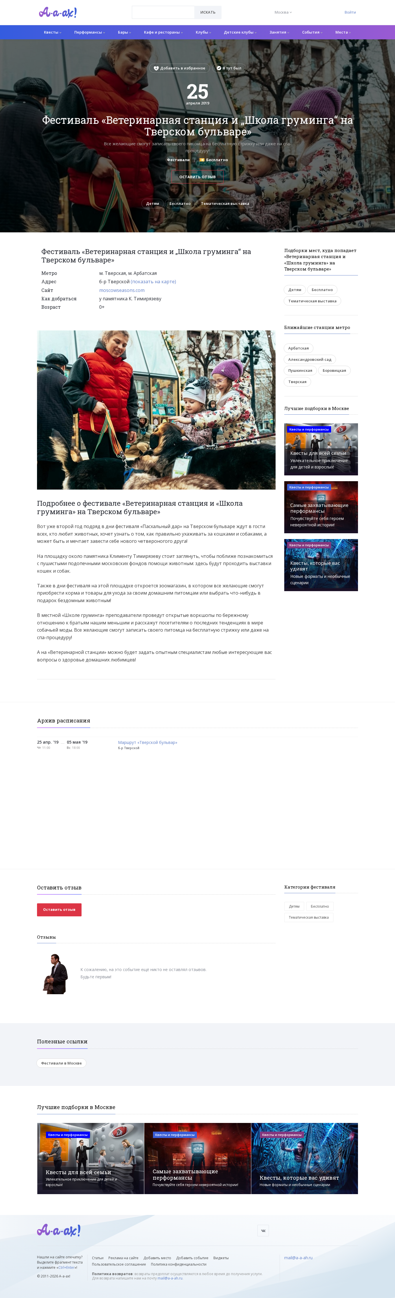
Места (342, 32)
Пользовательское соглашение (119, 1264)
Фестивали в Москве (61, 1063)
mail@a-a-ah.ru (170, 1278)
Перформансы (88, 32)
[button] (270, 335)
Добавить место (157, 1257)
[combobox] (163, 12)
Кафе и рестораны (162, 32)
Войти (350, 12)
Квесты (51, 32)
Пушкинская (300, 370)
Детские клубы (239, 32)
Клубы (202, 32)
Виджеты (221, 1257)
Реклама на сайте (123, 1257)
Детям (152, 203)
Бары (123, 32)
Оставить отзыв (197, 176)
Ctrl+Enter (66, 1267)
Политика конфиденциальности (178, 1264)
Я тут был (232, 68)
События (311, 32)
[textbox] (163, 8)
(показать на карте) (153, 281)
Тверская (297, 381)
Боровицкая (334, 370)
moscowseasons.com (122, 290)
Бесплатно (180, 203)
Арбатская (298, 348)
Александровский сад (309, 359)
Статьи (98, 1257)
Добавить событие (192, 1257)
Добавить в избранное (182, 68)
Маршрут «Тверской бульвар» (147, 742)
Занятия (278, 32)
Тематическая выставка (225, 203)
